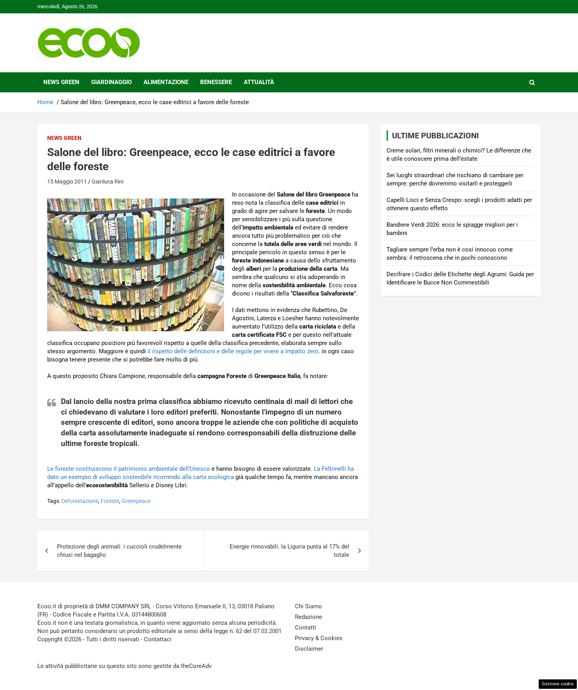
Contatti (305, 627)
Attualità (259, 82)
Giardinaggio (111, 82)
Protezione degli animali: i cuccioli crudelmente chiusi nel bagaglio (119, 550)
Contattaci (157, 639)
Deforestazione (79, 501)
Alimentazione (166, 82)
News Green (61, 82)
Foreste (110, 501)
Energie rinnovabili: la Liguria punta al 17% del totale (289, 550)
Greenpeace (136, 501)
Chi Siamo (308, 606)
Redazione (308, 616)
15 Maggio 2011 (67, 181)
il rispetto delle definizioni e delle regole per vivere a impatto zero (232, 351)
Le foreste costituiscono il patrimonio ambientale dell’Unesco (128, 468)
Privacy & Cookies (318, 638)
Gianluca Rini (107, 181)
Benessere (216, 82)
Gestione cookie (558, 683)
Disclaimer (309, 648)
